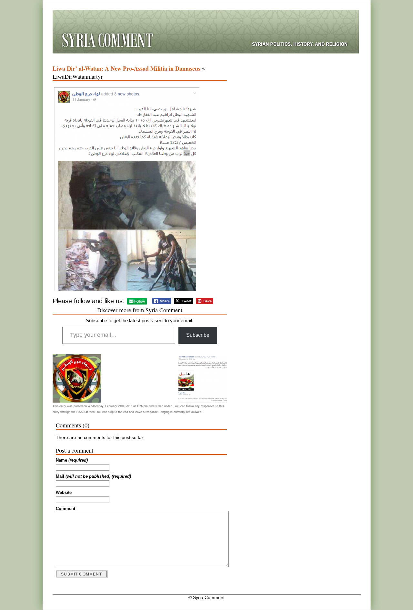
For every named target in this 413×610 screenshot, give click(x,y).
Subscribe (197, 335)
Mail (93, 476)
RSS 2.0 (82, 412)
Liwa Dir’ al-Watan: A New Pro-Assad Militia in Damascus (126, 68)
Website (64, 492)
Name (72, 460)
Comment (65, 508)
